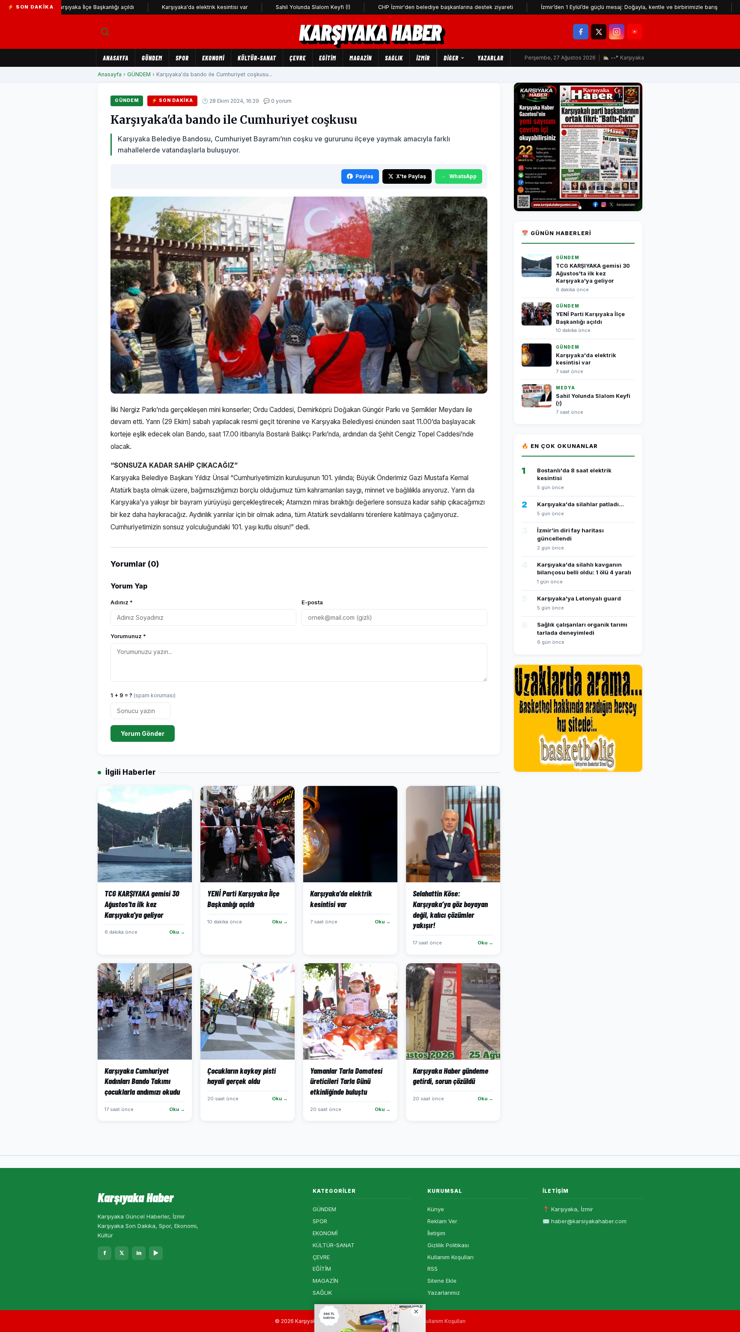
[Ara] (105, 31)
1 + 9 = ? (143, 695)
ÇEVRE (297, 58)
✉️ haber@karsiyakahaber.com (585, 1221)
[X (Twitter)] (598, 31)
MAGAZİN (360, 58)
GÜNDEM (152, 58)
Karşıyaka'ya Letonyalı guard (579, 598)
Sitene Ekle (442, 1280)
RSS (432, 1268)
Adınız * (121, 602)
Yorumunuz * (128, 636)
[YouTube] (634, 31)
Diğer (451, 58)
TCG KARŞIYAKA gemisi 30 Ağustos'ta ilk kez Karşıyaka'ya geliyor (593, 273)
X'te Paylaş (411, 176)
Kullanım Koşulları (450, 1257)
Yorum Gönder (142, 733)
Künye (435, 1209)
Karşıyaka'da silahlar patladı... (580, 504)
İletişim (436, 1233)
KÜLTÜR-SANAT (257, 58)
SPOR (182, 58)
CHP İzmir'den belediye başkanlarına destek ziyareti (407, 7)
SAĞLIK (394, 58)
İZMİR (423, 58)
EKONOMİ (213, 58)
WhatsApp (463, 176)
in (139, 1252)
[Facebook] (580, 31)
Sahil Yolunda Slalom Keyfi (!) (275, 7)
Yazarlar (490, 58)
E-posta (312, 602)
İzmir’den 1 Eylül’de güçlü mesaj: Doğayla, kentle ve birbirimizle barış (591, 7)
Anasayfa (115, 58)
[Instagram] (616, 31)
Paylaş (364, 176)
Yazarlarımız (443, 1292)
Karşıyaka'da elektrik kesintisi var (167, 7)
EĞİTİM (327, 58)
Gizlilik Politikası (448, 1245)
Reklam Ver (442, 1221)
